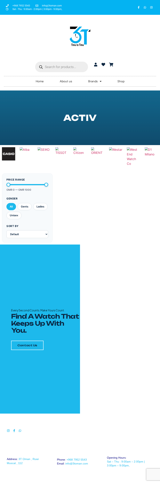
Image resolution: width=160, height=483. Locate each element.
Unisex (14, 215)
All (11, 206)
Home (40, 81)
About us (66, 81)
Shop (120, 81)
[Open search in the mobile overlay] (61, 67)
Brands (93, 81)
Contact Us (27, 345)
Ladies (40, 206)
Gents (24, 206)
